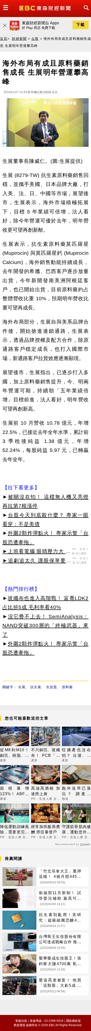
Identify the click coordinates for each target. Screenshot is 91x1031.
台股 (35, 39)
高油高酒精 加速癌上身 (45, 791)
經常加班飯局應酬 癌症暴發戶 (45, 829)
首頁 (3, 39)
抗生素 (35, 687)
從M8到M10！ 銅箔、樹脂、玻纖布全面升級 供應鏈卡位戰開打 (14, 753)
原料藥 (67, 687)
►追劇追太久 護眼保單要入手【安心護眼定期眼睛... (36, 561)
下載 (80, 25)
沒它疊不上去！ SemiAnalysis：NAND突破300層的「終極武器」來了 (45, 625)
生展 (21, 687)
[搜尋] (85, 12)
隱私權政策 (73, 1020)
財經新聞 (19, 39)
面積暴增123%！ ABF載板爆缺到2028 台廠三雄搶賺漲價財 (14, 791)
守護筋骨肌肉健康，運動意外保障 (76, 830)
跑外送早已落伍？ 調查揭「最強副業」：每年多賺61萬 (76, 791)
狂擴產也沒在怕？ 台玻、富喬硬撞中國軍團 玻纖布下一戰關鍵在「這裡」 (76, 753)
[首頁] (45, 8)
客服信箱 (21, 1020)
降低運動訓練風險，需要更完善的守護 (14, 830)
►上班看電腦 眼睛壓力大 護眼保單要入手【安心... (36, 552)
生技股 (51, 687)
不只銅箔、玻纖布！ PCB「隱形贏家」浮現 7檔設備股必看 (45, 753)
